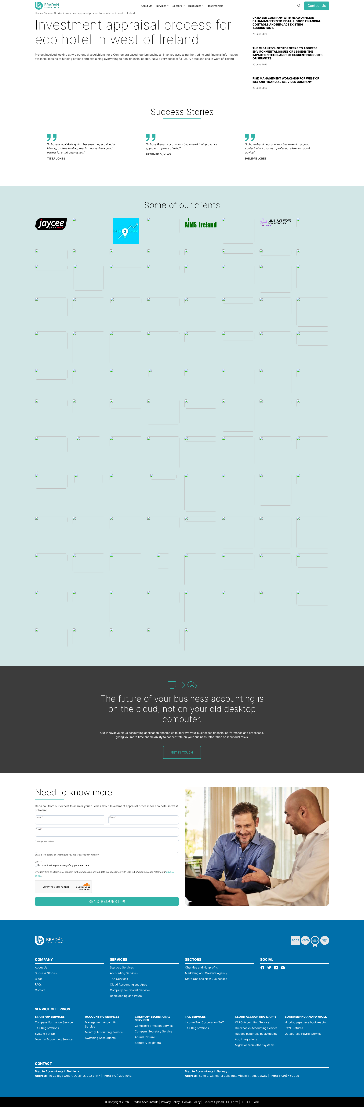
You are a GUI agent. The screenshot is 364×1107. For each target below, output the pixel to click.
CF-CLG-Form (250, 1102)
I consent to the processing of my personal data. (63, 865)
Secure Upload (214, 1102)
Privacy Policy (170, 1102)
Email (39, 829)
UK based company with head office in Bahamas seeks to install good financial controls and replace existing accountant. (287, 23)
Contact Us (317, 6)
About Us (146, 5)
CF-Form (232, 1102)
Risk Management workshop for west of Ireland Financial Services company (286, 80)
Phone (112, 817)
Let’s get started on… (46, 841)
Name (39, 817)
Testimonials (215, 5)
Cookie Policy (191, 1102)
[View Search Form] (298, 5)
